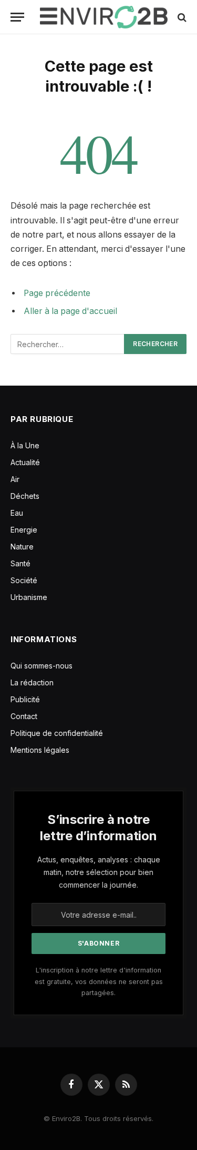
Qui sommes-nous (41, 665)
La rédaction (32, 682)
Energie (24, 529)
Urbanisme (29, 597)
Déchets (25, 496)
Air (15, 479)
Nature (22, 546)
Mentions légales (40, 749)
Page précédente (57, 293)
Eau (17, 512)
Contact (24, 716)
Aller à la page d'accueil (70, 311)
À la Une (25, 445)
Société (24, 580)
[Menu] (17, 17)
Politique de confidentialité (57, 733)
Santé (20, 563)
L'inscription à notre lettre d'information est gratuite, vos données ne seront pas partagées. (99, 981)
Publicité (25, 699)
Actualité (25, 462)
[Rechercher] (180, 17)
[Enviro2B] (104, 17)
